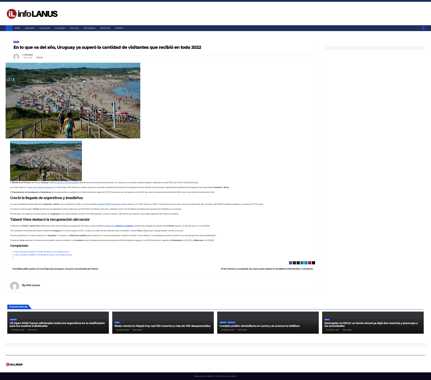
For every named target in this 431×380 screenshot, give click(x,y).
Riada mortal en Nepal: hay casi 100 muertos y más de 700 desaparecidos (162, 326)
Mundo (16, 42)
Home (17, 28)
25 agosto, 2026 (333, 330)
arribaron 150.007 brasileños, (110, 204)
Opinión (119, 28)
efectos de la (119, 226)
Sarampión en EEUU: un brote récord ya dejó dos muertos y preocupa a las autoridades (371, 324)
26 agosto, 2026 (18, 330)
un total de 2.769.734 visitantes (67, 182)
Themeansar (233, 376)
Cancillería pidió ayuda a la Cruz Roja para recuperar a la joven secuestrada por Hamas (55, 269)
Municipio (30, 28)
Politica (74, 28)
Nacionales (89, 28)
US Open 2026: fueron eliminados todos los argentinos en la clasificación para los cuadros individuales (57, 324)
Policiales (45, 28)
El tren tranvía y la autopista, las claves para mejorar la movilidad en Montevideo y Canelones (267, 269)
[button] (419, 28)
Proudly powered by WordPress (204, 376)
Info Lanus (28, 55)
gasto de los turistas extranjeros (41, 187)
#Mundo (39, 57)
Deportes (105, 28)
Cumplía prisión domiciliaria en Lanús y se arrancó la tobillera (259, 326)
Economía (60, 28)
